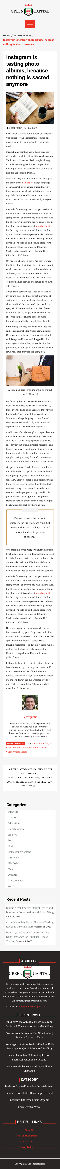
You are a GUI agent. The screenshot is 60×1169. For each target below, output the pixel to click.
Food (11, 840)
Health (11, 846)
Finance (12, 834)
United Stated (20, 751)
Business (13, 811)
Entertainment (15, 743)
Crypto (12, 817)
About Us (29, 1130)
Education (14, 823)
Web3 (11, 886)
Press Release (15, 880)
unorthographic (43, 226)
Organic (12, 874)
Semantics (27, 182)
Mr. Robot (33, 747)
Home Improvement (19, 851)
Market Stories (20, 747)
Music (11, 869)
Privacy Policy (26, 1147)
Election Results (40, 743)
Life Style (13, 863)
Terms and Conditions (26, 1135)
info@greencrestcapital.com (32, 1006)
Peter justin (15, 127)
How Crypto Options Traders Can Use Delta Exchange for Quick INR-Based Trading (27, 937)
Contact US (26, 1141)
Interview (13, 857)
